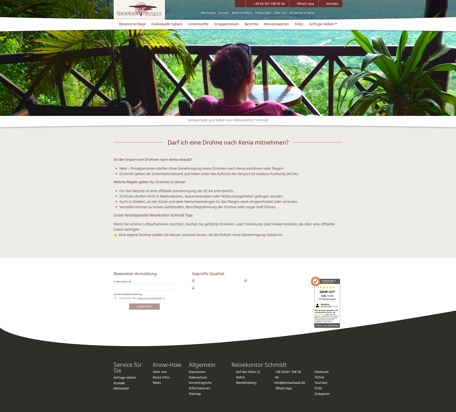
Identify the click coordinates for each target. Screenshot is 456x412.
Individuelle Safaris (167, 24)
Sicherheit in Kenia (302, 13)
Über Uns (280, 13)
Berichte (251, 24)
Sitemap (195, 393)
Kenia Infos (161, 377)
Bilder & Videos (242, 13)
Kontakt (223, 13)
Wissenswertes (276, 24)
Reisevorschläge (132, 24)
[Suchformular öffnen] (240, 3)
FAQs (299, 24)
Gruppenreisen (226, 24)
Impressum (197, 372)
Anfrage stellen (321, 24)
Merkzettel (208, 13)
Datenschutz (198, 377)
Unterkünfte (198, 24)
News (157, 382)
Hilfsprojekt (263, 13)
